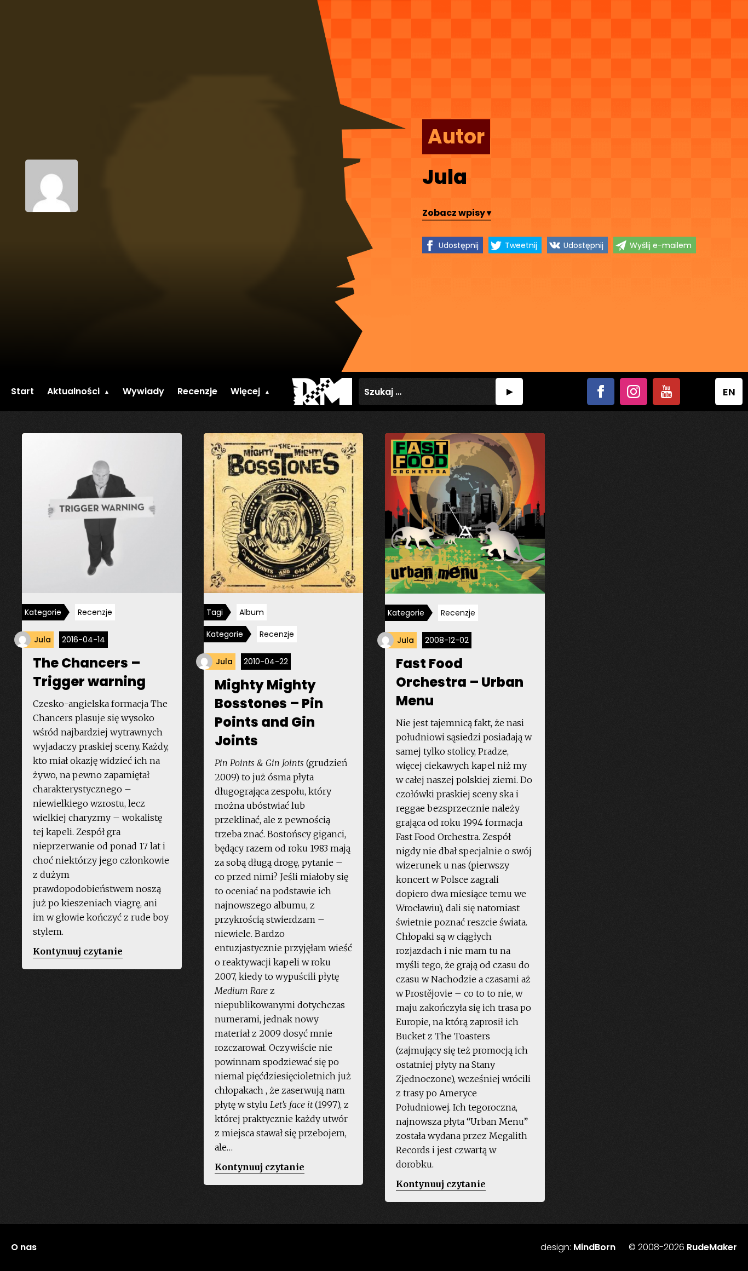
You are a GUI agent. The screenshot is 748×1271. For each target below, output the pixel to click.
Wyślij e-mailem (661, 244)
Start (22, 391)
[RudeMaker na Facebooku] (600, 391)
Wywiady (143, 391)
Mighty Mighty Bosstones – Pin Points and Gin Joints (269, 713)
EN (729, 392)
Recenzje (197, 391)
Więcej (245, 391)
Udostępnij (459, 244)
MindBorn (594, 1247)
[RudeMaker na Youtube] (666, 391)
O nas (24, 1247)
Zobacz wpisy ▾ (456, 212)
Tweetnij (521, 244)
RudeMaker (712, 1247)
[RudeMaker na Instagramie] (633, 391)
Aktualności (73, 391)
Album (251, 612)
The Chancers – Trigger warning (89, 672)
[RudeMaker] (322, 391)
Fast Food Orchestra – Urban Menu (459, 682)
